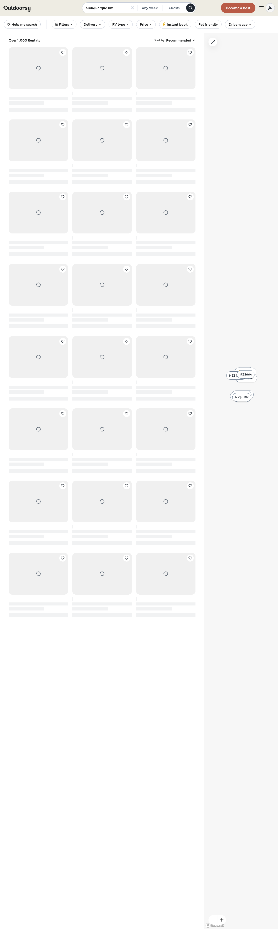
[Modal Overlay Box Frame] (139, 464)
